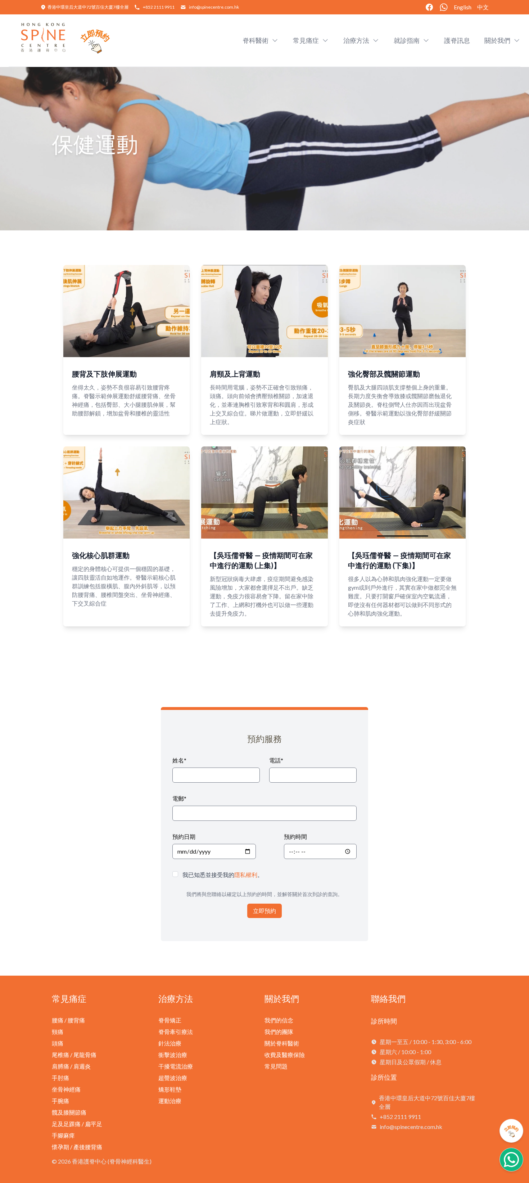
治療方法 (175, 998)
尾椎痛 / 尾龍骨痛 (74, 1054)
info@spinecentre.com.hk (214, 7)
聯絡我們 (388, 998)
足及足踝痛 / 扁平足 (77, 1123)
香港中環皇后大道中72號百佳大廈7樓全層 (88, 7)
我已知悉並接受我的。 (222, 874)
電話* (276, 760)
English (462, 7)
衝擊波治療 (172, 1054)
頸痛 (57, 1031)
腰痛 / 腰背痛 (68, 1020)
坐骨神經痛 (66, 1089)
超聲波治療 (172, 1077)
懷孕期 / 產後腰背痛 (77, 1146)
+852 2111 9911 (159, 7)
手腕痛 (60, 1100)
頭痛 (57, 1043)
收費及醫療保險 (284, 1054)
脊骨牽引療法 (175, 1031)
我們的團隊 (278, 1031)
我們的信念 (278, 1020)
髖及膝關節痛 (69, 1112)
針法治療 (169, 1043)
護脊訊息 (457, 40)
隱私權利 (245, 874)
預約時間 (295, 836)
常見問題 (276, 1066)
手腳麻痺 (63, 1135)
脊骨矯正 (169, 1020)
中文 (483, 7)
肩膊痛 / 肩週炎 (71, 1066)
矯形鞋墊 (169, 1089)
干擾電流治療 (175, 1066)
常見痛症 (69, 998)
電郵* (179, 798)
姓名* (179, 760)
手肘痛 (60, 1077)
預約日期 (183, 836)
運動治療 (169, 1100)
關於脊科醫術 (281, 1043)
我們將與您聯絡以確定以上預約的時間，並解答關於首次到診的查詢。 (264, 894)
